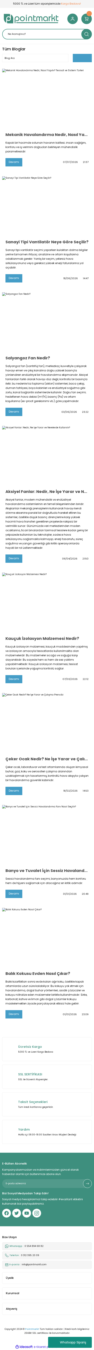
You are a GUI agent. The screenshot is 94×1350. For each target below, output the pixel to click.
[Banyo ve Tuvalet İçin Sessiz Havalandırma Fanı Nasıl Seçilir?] (47, 835)
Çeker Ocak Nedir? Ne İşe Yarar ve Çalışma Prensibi (47, 759)
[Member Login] (72, 19)
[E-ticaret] (46, 1346)
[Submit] (87, 1183)
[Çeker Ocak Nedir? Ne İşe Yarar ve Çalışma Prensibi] (47, 723)
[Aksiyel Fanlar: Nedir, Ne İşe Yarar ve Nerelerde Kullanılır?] (47, 456)
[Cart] (86, 19)
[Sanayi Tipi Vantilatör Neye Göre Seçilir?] (47, 206)
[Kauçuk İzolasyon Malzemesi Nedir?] (47, 602)
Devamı (14, 162)
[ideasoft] (24, 1347)
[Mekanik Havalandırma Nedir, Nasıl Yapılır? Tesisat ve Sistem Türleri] (47, 99)
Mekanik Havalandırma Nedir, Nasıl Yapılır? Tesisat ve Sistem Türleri (47, 134)
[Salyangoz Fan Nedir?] (47, 322)
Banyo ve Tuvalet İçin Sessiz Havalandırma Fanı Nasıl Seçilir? (47, 870)
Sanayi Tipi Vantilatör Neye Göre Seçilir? (47, 242)
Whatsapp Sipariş (73, 1342)
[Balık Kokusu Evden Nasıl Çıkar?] (47, 938)
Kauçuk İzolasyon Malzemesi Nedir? (42, 638)
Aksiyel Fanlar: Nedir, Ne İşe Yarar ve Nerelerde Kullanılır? (47, 491)
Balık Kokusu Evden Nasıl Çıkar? (37, 973)
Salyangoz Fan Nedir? (27, 358)
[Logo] (31, 19)
